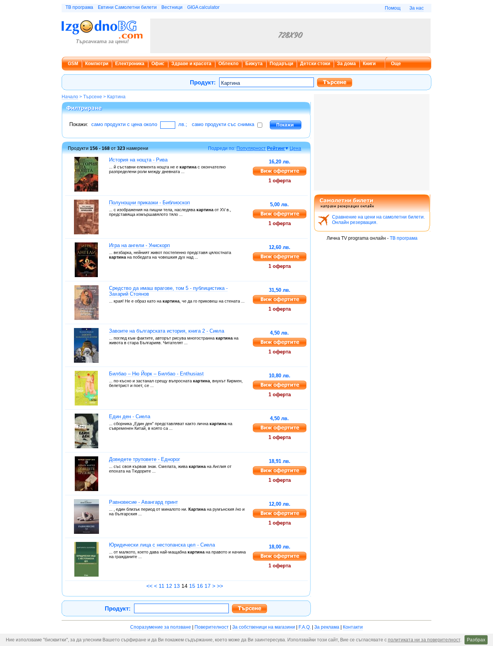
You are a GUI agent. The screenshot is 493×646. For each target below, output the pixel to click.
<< (149, 586)
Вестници (172, 7)
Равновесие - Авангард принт (143, 502)
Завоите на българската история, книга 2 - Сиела (166, 331)
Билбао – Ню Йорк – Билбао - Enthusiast (156, 374)
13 (177, 586)
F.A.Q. (304, 627)
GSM (73, 63)
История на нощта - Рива (138, 160)
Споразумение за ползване (160, 627)
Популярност (251, 148)
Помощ (393, 8)
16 (200, 586)
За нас (416, 8)
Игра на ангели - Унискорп (139, 245)
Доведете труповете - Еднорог (144, 459)
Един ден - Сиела (129, 416)
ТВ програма (79, 7)
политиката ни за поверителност (424, 640)
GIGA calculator (203, 7)
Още (396, 63)
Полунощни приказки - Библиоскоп (149, 202)
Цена (295, 148)
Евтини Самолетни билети (127, 7)
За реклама (326, 627)
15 (192, 586)
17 (208, 586)
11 (161, 586)
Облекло (228, 63)
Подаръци (281, 63)
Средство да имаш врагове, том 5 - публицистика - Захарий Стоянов (168, 291)
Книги (369, 63)
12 (169, 586)
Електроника (129, 63)
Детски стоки (315, 63)
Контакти (353, 627)
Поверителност (212, 627)
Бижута (254, 63)
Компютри (96, 63)
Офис (157, 63)
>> (220, 586)
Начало (70, 96)
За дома (346, 63)
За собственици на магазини (263, 627)
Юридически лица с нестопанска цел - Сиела (162, 545)
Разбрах (476, 640)
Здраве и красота (191, 63)
